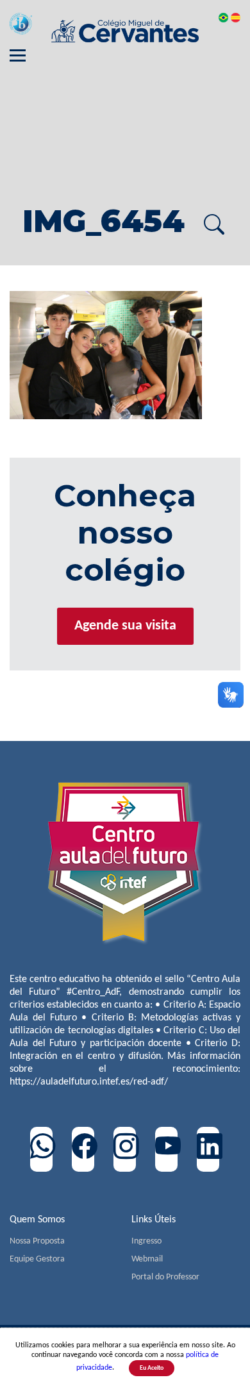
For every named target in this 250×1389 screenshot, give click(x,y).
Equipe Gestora (37, 1259)
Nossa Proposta (37, 1241)
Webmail (147, 1259)
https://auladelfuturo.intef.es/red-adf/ (89, 1082)
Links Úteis (153, 1220)
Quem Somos (37, 1220)
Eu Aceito (151, 1368)
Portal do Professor (165, 1277)
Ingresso (146, 1241)
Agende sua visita (125, 626)
